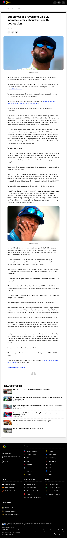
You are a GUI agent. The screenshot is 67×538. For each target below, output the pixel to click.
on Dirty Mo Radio (16, 89)
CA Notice (17, 524)
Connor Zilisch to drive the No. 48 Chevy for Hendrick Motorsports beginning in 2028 (35, 414)
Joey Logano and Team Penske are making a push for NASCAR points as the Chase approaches (38, 406)
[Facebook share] (9, 32)
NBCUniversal (11, 527)
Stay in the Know (6, 453)
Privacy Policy (49, 523)
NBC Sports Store (29, 523)
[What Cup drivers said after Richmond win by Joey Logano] (7, 422)
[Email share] (16, 32)
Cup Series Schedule (7, 8)
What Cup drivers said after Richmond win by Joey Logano (32, 421)
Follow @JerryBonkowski (16, 367)
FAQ (22, 523)
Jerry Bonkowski (13, 28)
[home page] (8, 2)
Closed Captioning (16, 523)
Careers (9, 523)
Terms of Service (24, 524)
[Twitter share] (12, 32)
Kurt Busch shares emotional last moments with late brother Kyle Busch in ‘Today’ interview (37, 398)
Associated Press (17, 400)
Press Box (36, 523)
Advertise (4, 523)
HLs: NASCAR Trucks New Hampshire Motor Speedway (31, 389)
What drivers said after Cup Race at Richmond (28, 428)
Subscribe (5, 461)
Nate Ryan (15, 424)
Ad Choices (42, 523)
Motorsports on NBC (20, 8)
